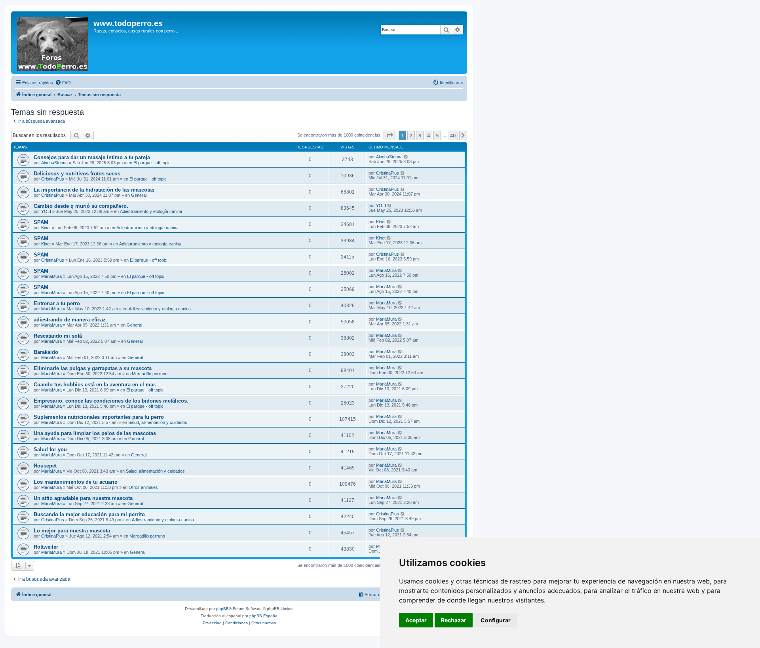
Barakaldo (46, 352)
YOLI (46, 211)
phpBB (222, 608)
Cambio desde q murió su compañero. (81, 206)
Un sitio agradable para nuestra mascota (83, 498)
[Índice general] (53, 42)
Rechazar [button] (453, 620)
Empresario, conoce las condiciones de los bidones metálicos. (111, 401)
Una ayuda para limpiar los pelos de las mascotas (95, 433)
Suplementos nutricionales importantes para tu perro (99, 417)
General (138, 195)
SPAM (41, 222)
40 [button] (453, 135)
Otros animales (143, 487)
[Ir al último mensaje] (406, 156)
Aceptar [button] (416, 620)
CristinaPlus (52, 179)
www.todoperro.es (128, 23)
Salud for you (50, 449)
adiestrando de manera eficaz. (70, 320)
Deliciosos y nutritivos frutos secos (77, 174)
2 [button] (411, 135)
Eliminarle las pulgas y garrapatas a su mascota (93, 368)
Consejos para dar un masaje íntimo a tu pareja (92, 157)
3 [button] (419, 135)
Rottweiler (46, 547)
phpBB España (263, 616)
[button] (389, 135)
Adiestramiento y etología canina (151, 211)
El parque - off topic (152, 162)
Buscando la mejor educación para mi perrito (89, 514)
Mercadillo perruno (149, 373)
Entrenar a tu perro (57, 303)
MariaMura (51, 276)
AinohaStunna (54, 162)
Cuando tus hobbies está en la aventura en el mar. (95, 385)
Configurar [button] (496, 620)
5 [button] (437, 135)
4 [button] (428, 135)
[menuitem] (63, 82)
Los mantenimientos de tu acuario (76, 482)
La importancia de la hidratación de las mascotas (94, 190)
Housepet (45, 466)
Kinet (46, 227)
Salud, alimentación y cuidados (157, 422)
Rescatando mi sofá (58, 336)
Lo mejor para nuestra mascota (72, 531)
